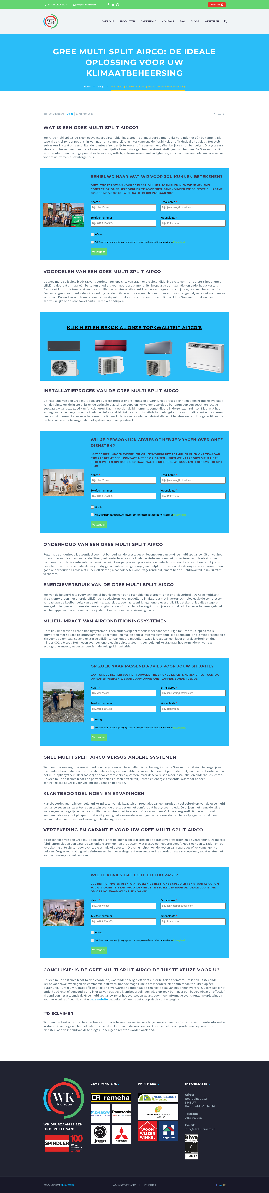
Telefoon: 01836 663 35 (57, 4)
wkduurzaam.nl (68, 1184)
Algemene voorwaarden (124, 1185)
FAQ (182, 21)
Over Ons (108, 21)
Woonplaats (168, 217)
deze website (99, 999)
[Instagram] (117, 4)
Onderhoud (148, 21)
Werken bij (215, 4)
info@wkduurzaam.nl (86, 4)
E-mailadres (168, 202)
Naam (95, 202)
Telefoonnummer (101, 217)
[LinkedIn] (113, 4)
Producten (127, 21)
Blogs (195, 21)
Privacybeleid (179, 242)
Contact (168, 21)
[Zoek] (225, 21)
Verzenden (99, 251)
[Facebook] (108, 4)
